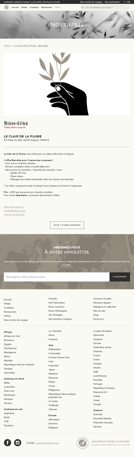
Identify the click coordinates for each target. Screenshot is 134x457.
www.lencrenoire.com (47, 443)
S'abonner (120, 276)
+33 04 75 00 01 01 (14, 214)
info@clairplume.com (14, 210)
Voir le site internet (13, 207)
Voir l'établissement (67, 225)
